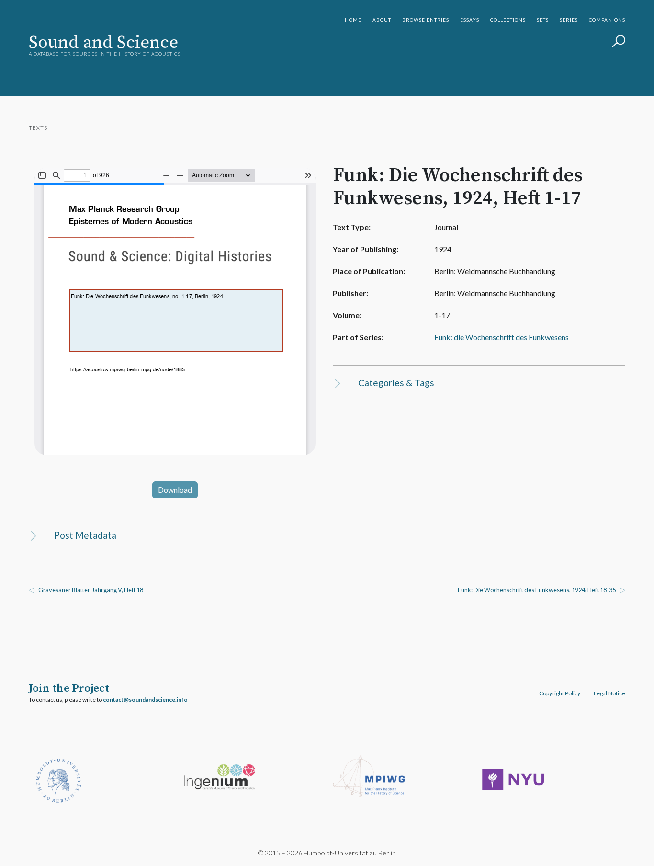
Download (175, 489)
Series (569, 20)
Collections (508, 20)
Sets (543, 20)
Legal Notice (609, 693)
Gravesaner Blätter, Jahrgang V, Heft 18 (90, 590)
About (381, 20)
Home (353, 20)
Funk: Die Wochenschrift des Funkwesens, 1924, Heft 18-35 (537, 590)
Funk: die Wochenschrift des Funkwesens (501, 337)
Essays (469, 20)
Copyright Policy (559, 693)
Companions (607, 20)
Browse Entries (425, 20)
